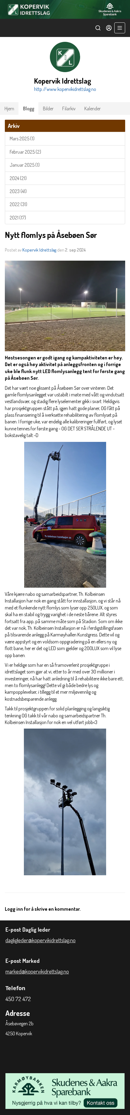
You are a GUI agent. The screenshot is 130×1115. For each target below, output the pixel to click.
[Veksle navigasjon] (119, 27)
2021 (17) (18, 218)
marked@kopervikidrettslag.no (37, 971)
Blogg (28, 108)
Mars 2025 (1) (22, 138)
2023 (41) (18, 191)
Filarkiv (69, 108)
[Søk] (98, 27)
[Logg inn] (108, 27)
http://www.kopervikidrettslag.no (65, 89)
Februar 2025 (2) (25, 152)
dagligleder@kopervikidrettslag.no (40, 940)
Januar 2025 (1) (25, 165)
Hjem (9, 108)
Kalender (92, 108)
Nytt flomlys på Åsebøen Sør (51, 235)
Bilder (48, 108)
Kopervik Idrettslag (39, 250)
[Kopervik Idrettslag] (65, 9)
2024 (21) (18, 178)
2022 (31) (18, 204)
